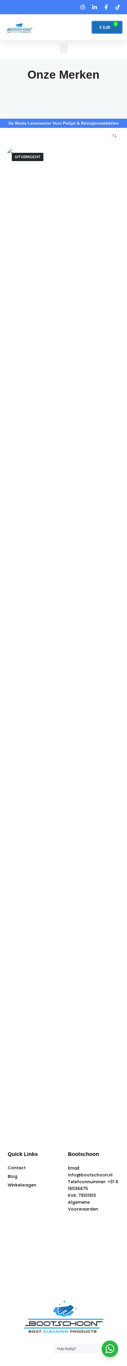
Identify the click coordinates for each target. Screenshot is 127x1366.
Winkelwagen (22, 1185)
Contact (17, 1168)
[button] (55, 27)
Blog (12, 1176)
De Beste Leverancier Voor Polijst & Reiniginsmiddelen (64, 123)
